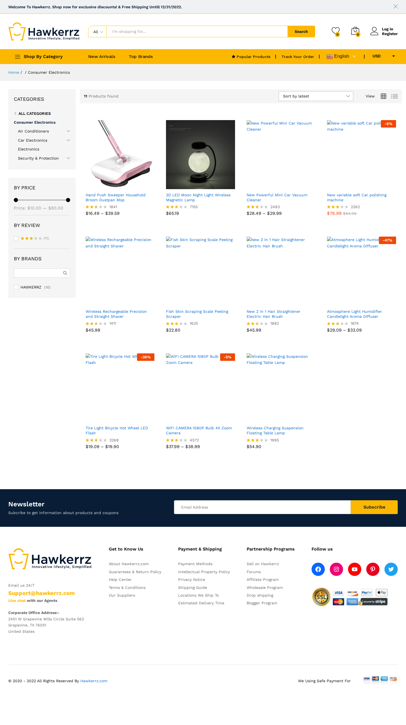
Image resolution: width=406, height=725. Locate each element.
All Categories (35, 113)
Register (390, 33)
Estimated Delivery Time (201, 603)
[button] (352, 185)
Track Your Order (297, 56)
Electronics (28, 149)
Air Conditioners (33, 131)
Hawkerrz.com (93, 681)
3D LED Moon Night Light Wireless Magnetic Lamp (198, 197)
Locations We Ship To (198, 595)
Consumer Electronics (35, 122)
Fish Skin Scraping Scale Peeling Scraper (197, 314)
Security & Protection (38, 158)
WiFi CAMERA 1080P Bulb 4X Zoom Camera (199, 430)
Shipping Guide (192, 587)
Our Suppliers (122, 595)
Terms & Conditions (127, 587)
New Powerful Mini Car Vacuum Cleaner (277, 197)
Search (301, 31)
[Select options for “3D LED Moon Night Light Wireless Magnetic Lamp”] (191, 185)
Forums (254, 572)
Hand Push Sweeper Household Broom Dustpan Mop (116, 197)
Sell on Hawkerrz (263, 564)
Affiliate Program (263, 579)
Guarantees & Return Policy (135, 572)
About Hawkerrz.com (129, 564)
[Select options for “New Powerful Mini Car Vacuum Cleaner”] (272, 185)
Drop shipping (260, 595)
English (341, 56)
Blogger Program (262, 603)
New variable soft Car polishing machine (356, 197)
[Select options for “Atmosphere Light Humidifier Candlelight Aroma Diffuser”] (352, 302)
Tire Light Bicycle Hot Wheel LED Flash (117, 430)
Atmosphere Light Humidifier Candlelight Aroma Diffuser (354, 314)
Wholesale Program (265, 587)
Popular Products (252, 56)
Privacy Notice (191, 579)
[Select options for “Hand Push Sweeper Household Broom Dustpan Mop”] (111, 185)
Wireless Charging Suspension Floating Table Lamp (275, 430)
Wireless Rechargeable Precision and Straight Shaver (116, 314)
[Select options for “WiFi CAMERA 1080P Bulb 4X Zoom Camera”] (191, 419)
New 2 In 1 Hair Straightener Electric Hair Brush (273, 314)
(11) (35, 239)
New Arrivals (101, 56)
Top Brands (141, 56)
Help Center (120, 579)
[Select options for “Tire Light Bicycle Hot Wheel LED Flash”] (111, 419)
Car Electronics (32, 140)
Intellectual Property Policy (204, 572)
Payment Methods (195, 564)
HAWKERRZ (30, 287)
